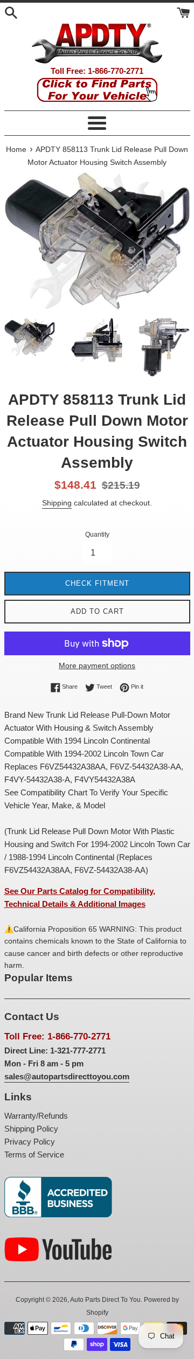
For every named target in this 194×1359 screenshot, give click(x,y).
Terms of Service (34, 1154)
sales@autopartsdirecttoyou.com (66, 1076)
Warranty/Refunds (36, 1115)
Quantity (97, 534)
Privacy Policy (29, 1141)
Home (16, 149)
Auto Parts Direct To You (105, 1299)
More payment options (97, 665)
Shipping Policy (31, 1128)
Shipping (57, 502)
